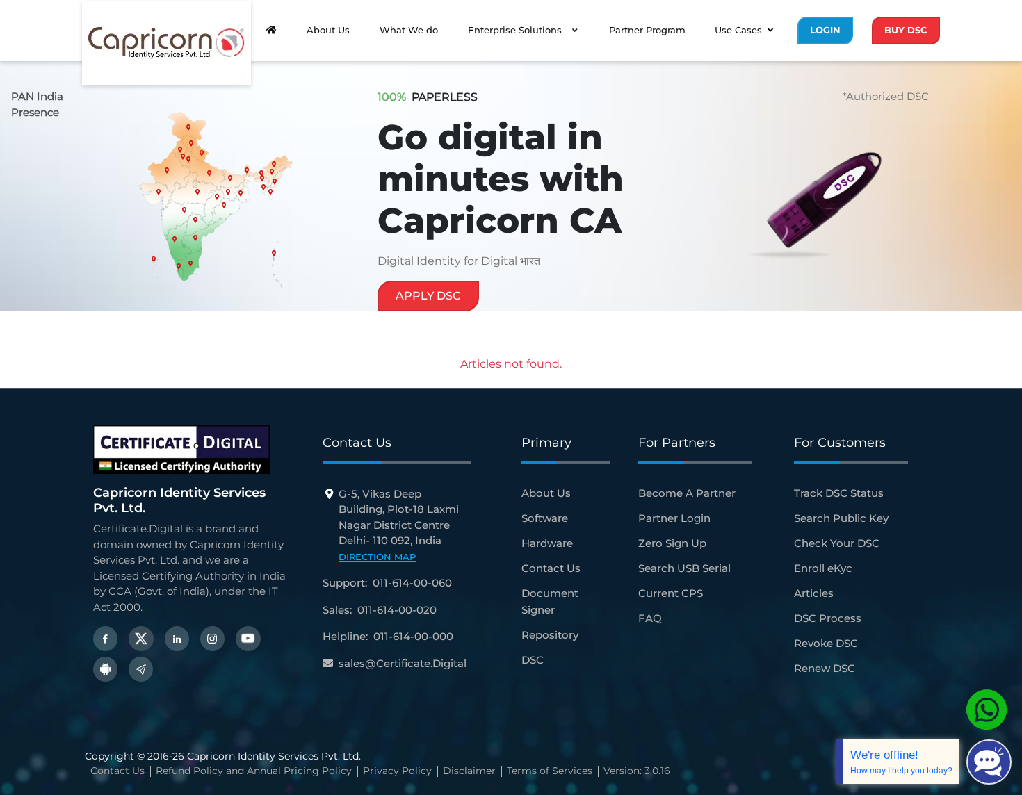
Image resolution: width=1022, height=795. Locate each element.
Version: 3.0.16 (636, 770)
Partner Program (647, 29)
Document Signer (549, 601)
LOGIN (825, 29)
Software (544, 518)
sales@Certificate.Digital (403, 663)
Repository (549, 634)
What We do (409, 29)
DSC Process (827, 618)
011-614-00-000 (413, 636)
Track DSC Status (839, 493)
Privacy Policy (397, 770)
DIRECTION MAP (377, 556)
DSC (532, 659)
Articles (814, 593)
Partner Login (674, 518)
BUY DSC (905, 29)
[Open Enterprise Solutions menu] (575, 30)
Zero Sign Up (672, 543)
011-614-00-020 (397, 609)
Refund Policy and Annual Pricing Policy (254, 770)
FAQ (650, 618)
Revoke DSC (826, 643)
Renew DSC (824, 668)
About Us (328, 29)
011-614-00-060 (412, 582)
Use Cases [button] (738, 29)
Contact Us (551, 568)
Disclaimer (469, 770)
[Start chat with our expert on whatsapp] (986, 709)
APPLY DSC (428, 295)
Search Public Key (841, 518)
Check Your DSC (836, 543)
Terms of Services (549, 770)
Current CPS (670, 593)
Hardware (547, 543)
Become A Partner (687, 493)
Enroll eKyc (823, 568)
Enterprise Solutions (515, 29)
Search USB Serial (684, 568)
